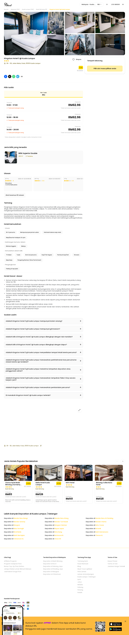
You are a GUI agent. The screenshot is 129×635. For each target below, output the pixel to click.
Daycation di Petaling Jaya (53, 569)
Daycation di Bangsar (51, 571)
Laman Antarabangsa (86, 574)
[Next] (123, 461)
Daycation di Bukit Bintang (52, 561)
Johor (80, 582)
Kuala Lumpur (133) (28, 9)
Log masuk (115, 4)
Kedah (80, 592)
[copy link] (21, 76)
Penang (80, 590)
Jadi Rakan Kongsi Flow (12, 571)
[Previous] (117, 461)
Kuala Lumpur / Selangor (87, 577)
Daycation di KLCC (50, 564)
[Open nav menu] (123, 4)
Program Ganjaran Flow (13, 564)
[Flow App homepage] (8, 4)
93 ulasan (80, 70)
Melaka (80, 585)
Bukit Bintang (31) (41, 9)
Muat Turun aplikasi (85, 569)
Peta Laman (82, 571)
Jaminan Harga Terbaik (116, 566)
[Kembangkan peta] (79, 410)
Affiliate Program (10, 561)
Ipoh (79, 579)
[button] (34, 33)
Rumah (6, 9)
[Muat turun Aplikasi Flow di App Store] (115, 624)
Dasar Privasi (112, 561)
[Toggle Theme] (107, 4)
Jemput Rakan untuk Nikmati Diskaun (17, 569)
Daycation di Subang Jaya (52, 566)
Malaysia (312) (15, 9)
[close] (125, 621)
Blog (79, 566)
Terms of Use (112, 564)
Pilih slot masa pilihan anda (105, 68)
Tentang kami (83, 561)
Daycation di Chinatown (52, 574)
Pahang (80, 587)
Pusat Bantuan (83, 564)
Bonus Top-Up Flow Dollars (14, 566)
